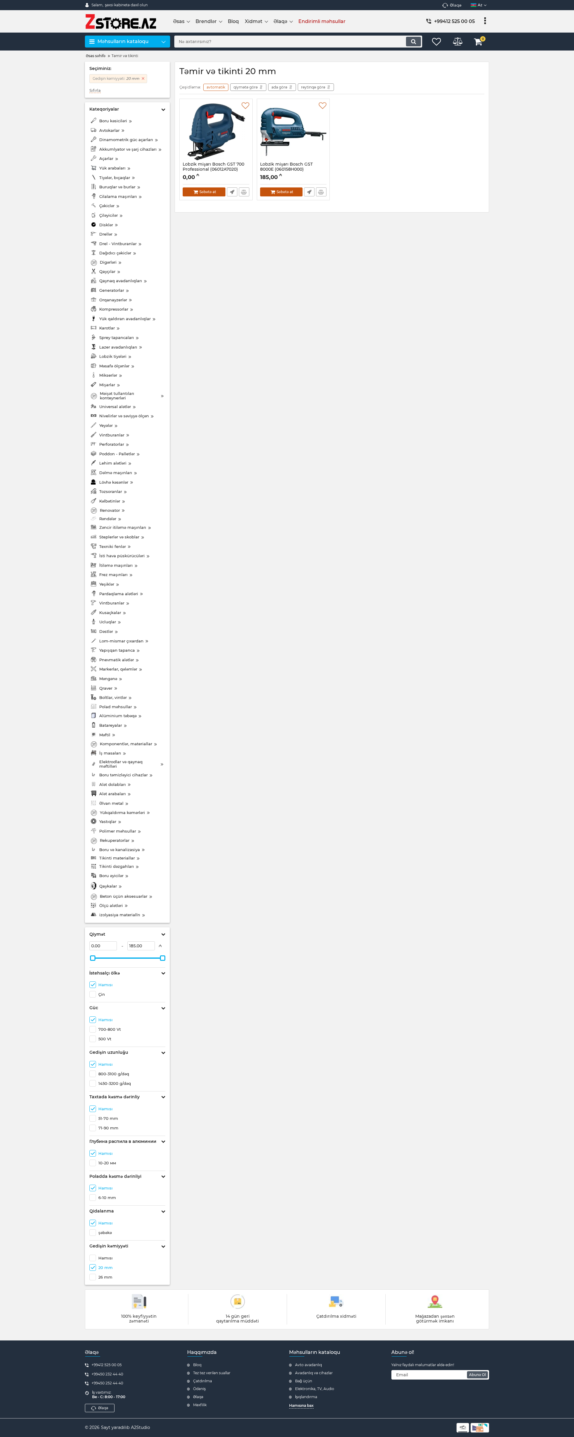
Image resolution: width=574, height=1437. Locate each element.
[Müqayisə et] (244, 191)
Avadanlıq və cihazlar (314, 1373)
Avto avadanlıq (308, 1365)
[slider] (92, 958)
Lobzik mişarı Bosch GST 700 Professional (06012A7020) (213, 169)
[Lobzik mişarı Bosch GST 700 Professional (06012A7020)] (216, 132)
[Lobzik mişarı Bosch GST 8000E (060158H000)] (293, 132)
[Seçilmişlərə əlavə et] (245, 106)
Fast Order (232, 191)
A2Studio (140, 1427)
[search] (413, 41)
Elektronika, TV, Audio (314, 1388)
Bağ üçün (303, 1381)
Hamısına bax (301, 1405)
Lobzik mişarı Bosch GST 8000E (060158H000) (286, 169)
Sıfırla (95, 90)
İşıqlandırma (306, 1397)
